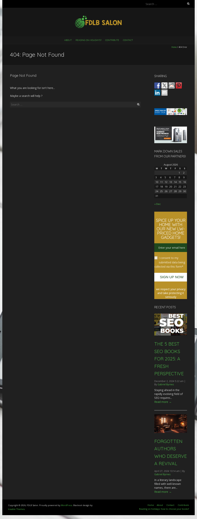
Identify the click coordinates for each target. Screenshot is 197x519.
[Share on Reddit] (172, 85)
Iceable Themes (16, 509)
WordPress (66, 505)
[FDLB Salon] (98, 17)
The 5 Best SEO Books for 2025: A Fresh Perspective (169, 358)
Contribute (112, 40)
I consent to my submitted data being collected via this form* (169, 262)
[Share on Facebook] (157, 85)
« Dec (157, 204)
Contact (128, 40)
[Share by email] (164, 93)
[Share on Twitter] (164, 85)
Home (174, 47)
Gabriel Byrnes (166, 384)
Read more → (163, 402)
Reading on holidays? (88, 40)
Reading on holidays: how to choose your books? (164, 508)
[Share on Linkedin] (157, 93)
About (68, 40)
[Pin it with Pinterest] (179, 85)
